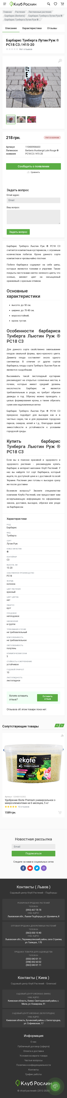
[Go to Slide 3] (31, 119)
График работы (33, 1074)
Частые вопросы (33, 1060)
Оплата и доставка (33, 1051)
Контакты (33, 1069)
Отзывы (52, 28)
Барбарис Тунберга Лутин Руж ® (45, 16)
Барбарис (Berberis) (15, 16)
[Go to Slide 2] (21, 119)
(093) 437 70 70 (33, 910)
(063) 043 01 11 (33, 965)
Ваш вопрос (13, 207)
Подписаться (33, 853)
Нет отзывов (25, 49)
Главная (7, 12)
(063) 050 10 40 (33, 933)
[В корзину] (60, 812)
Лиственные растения (40, 12)
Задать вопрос (18, 231)
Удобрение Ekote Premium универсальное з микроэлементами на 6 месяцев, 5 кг (30, 801)
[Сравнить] (62, 735)
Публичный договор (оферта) (34, 1046)
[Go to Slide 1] (10, 119)
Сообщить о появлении (33, 166)
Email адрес (13, 195)
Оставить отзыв (48, 697)
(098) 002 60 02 (33, 962)
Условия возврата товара (33, 1055)
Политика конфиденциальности (33, 1065)
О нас (33, 1041)
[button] (33, 87)
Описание (11, 28)
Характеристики (32, 28)
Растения (20, 12)
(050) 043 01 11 (33, 959)
